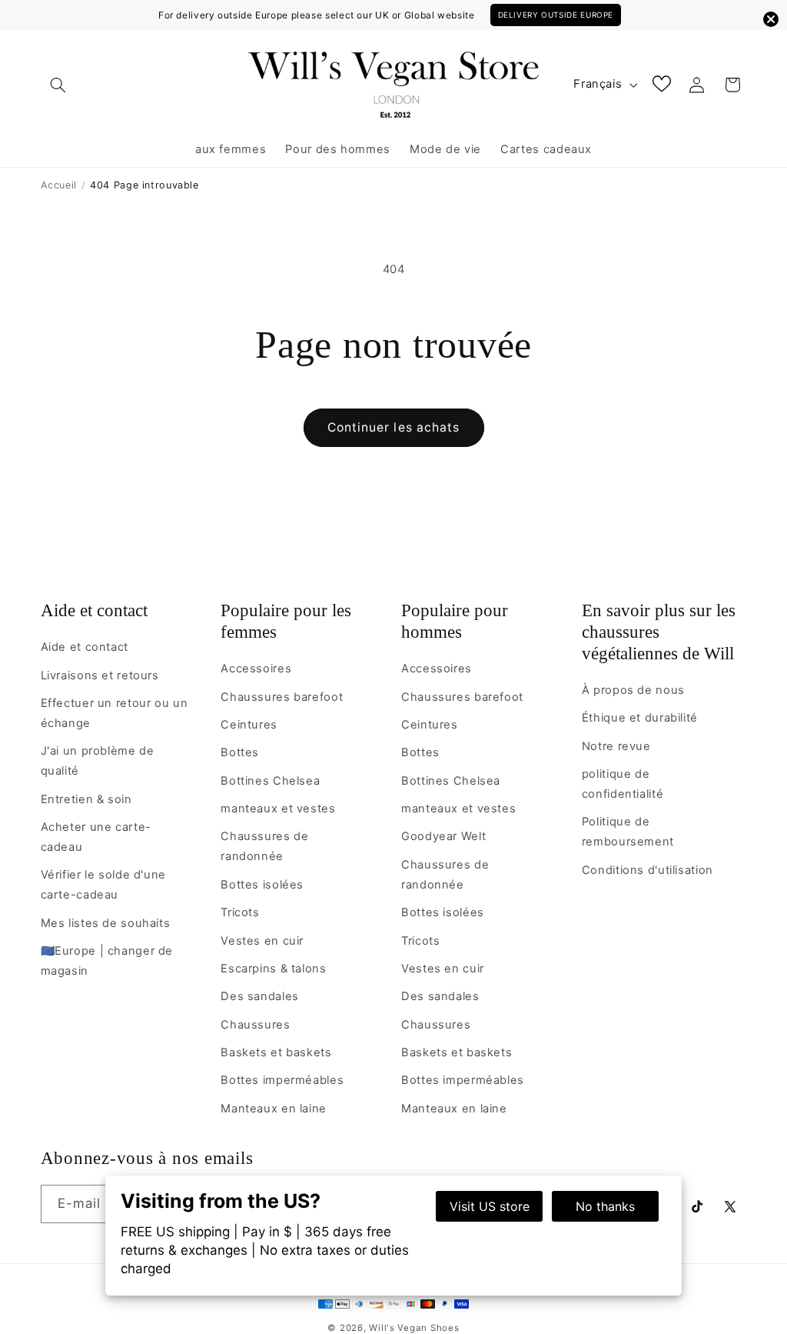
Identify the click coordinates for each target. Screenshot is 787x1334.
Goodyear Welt (443, 836)
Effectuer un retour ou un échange (114, 713)
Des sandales (260, 996)
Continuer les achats (393, 427)
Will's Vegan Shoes (414, 1327)
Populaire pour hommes (454, 621)
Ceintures (249, 725)
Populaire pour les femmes (286, 621)
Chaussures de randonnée (264, 846)
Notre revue (616, 746)
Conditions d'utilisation (647, 870)
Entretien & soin (86, 799)
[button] (58, 84)
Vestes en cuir (262, 941)
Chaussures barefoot (282, 697)
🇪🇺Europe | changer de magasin (107, 961)
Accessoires (256, 668)
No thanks (605, 1206)
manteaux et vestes (278, 808)
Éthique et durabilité (640, 718)
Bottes (240, 752)
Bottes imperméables (282, 1080)
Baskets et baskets (276, 1052)
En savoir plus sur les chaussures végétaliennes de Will (659, 632)
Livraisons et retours (100, 675)
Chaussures (255, 1025)
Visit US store (490, 1206)
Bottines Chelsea (270, 781)
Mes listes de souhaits (106, 923)
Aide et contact (94, 610)
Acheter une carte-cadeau (96, 837)
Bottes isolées (262, 885)
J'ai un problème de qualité (97, 761)
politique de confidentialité (622, 784)
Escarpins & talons (273, 968)
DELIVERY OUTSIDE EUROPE (556, 14)
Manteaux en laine (274, 1109)
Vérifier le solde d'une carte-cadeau (104, 885)
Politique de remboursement (628, 832)
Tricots (240, 912)
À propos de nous (633, 690)
